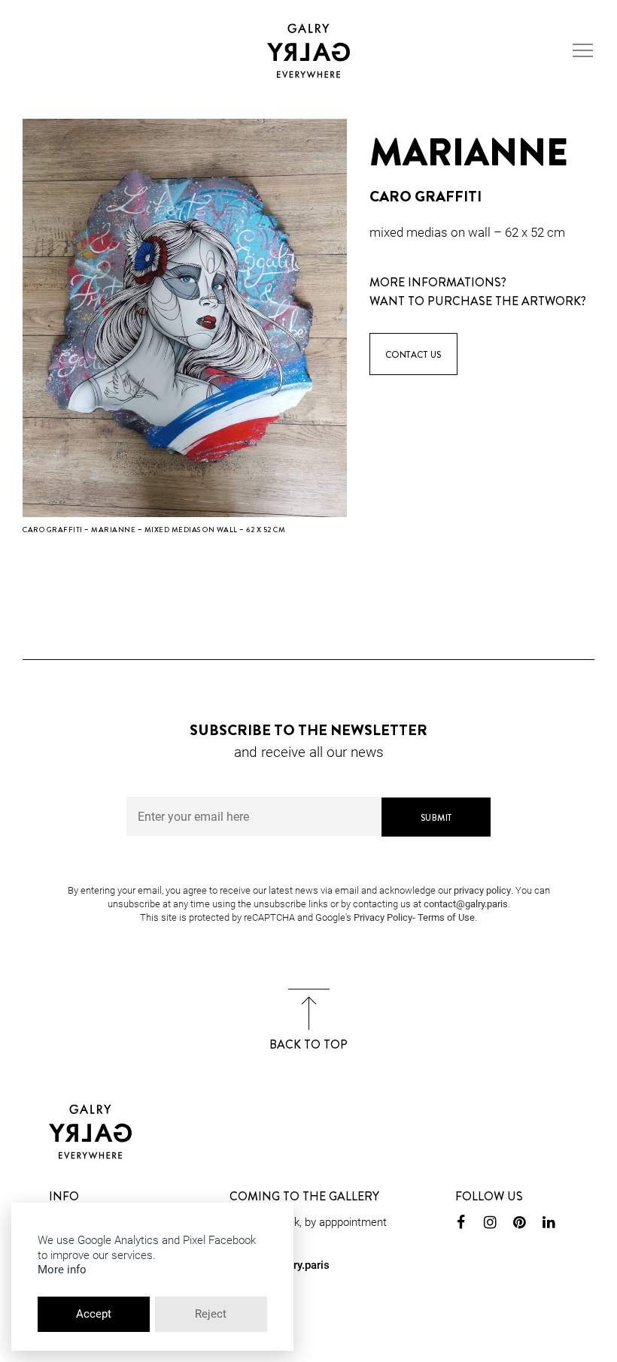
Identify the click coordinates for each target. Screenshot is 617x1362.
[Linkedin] (548, 1224)
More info (62, 1269)
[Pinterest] (519, 1224)
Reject (210, 1314)
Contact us (413, 355)
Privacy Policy (383, 917)
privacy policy (482, 890)
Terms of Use (446, 917)
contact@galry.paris (466, 904)
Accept (93, 1314)
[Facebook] (460, 1224)
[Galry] (308, 50)
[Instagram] (490, 1224)
